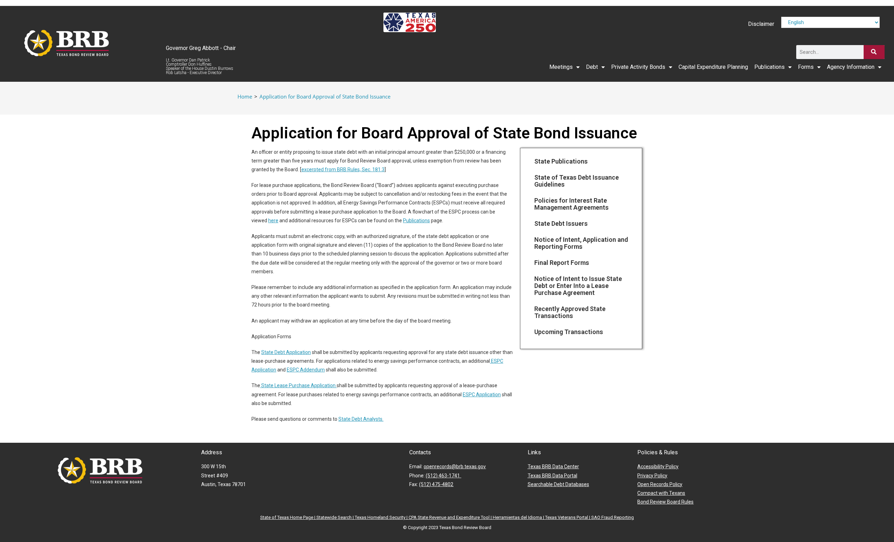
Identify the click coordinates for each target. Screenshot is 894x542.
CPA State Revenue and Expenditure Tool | (451, 517)
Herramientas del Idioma (517, 517)
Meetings (561, 67)
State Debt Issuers (561, 223)
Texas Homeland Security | (382, 517)
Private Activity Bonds (638, 67)
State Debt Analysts (360, 419)
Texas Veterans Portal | (568, 517)
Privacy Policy (652, 475)
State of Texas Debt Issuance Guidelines (576, 181)
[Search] (874, 52)
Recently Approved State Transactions (570, 312)
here (273, 220)
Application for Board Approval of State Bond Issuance (324, 96)
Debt (592, 67)
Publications (769, 67)
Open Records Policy (659, 484)
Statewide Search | (335, 517)
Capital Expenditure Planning (713, 67)
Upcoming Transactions (568, 331)
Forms (806, 67)
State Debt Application (286, 352)
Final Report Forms (561, 262)
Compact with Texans (661, 493)
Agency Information (850, 67)
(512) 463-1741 (443, 475)
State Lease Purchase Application (298, 385)
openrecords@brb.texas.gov (455, 466)
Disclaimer (761, 24)
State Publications (561, 161)
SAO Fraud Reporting (612, 517)
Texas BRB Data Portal (552, 475)
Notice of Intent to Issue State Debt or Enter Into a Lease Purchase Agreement (578, 285)
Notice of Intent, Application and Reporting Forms (581, 243)
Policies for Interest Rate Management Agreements (571, 204)
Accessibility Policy (658, 466)
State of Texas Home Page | (288, 517)
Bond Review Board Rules (665, 502)
